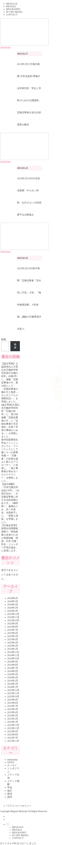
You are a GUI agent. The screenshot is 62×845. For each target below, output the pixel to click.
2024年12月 (13, 652)
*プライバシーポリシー (18, 806)
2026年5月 (12, 601)
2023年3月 (12, 715)
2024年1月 (12, 687)
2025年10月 (13, 620)
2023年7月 (12, 706)
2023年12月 (13, 690)
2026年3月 (12, 607)
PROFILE (17, 830)
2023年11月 (13, 693)
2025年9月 (12, 623)
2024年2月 (12, 684)
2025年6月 (12, 633)
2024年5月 (12, 674)
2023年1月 (12, 722)
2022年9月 (12, 731)
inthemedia (12, 759)
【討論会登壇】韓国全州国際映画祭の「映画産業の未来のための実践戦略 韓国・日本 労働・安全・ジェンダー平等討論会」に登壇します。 (10, 538)
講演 (9, 793)
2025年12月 (13, 614)
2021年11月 (13, 741)
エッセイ (12, 765)
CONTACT (18, 838)
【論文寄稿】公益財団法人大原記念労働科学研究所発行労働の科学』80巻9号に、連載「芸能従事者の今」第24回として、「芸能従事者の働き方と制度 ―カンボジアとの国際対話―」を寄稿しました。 (10, 382)
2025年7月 (12, 630)
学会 (9, 787)
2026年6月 (12, 598)
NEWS (10, 762)
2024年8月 (12, 664)
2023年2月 (12, 718)
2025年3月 (12, 642)
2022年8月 (12, 734)
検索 (3, 339)
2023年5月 (12, 709)
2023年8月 (12, 703)
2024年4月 (12, 677)
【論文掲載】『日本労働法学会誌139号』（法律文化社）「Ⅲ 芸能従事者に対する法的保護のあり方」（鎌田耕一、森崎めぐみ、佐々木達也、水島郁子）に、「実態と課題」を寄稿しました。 (10, 503)
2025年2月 (12, 645)
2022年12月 (13, 725)
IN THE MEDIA (20, 835)
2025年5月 (12, 636)
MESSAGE (17, 827)
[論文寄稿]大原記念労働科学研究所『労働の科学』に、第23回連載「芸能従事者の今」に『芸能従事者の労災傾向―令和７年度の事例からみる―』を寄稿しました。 (10, 420)
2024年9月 (12, 661)
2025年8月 (12, 626)
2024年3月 (12, 680)
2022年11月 (13, 728)
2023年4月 (12, 712)
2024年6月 (12, 671)
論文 (9, 790)
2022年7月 (12, 737)
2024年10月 (13, 658)
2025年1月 (12, 649)
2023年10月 (13, 696)
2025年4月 (12, 639)
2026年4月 (12, 604)
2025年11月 (13, 617)
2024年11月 (13, 655)
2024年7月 (12, 668)
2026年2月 (12, 611)
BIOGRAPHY (19, 832)
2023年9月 (12, 699)
